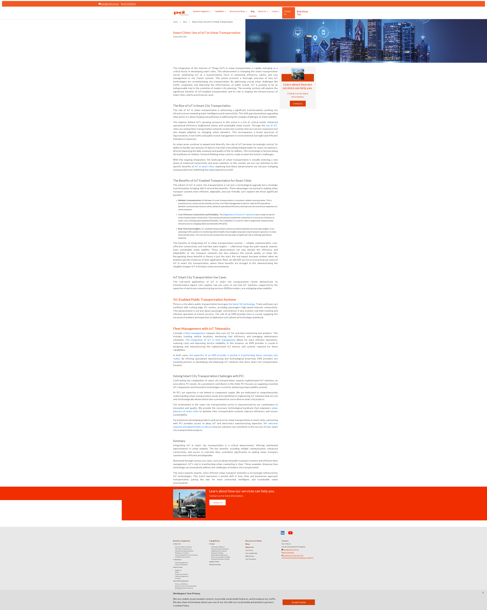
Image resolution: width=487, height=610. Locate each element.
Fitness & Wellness (181, 584)
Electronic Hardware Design (220, 557)
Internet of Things (217, 553)
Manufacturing (215, 564)
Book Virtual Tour (302, 12)
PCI (188, 384)
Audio (177, 572)
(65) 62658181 (129, 4)
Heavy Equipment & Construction (186, 555)
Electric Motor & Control (183, 547)
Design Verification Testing (220, 559)
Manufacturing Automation (184, 551)
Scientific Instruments (182, 557)
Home (175, 22)
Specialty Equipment (181, 581)
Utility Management (181, 576)
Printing (177, 578)
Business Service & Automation (185, 586)
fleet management (195, 333)
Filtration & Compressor (183, 549)
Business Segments (201, 11)
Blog (253, 11)
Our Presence (250, 559)
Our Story (249, 550)
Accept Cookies (299, 602)
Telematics (177, 559)
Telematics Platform (218, 547)
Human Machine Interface (220, 549)
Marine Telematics (181, 565)
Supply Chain (214, 562)
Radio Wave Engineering (219, 555)
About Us (262, 11)
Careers (275, 11)
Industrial (176, 544)
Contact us (297, 103)
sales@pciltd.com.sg (109, 4)
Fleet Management (181, 563)
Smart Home (177, 567)
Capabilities (219, 11)
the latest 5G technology (242, 304)
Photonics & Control (182, 553)
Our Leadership (251, 553)
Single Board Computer (219, 551)
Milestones (249, 556)
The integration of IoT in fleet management (210, 340)
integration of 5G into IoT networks (238, 214)
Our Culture (286, 544)
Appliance (178, 570)
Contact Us (287, 12)
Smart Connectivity (181, 574)
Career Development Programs (293, 547)
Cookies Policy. (181, 605)
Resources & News (237, 11)
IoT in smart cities (204, 166)
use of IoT (271, 125)
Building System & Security (184, 588)
